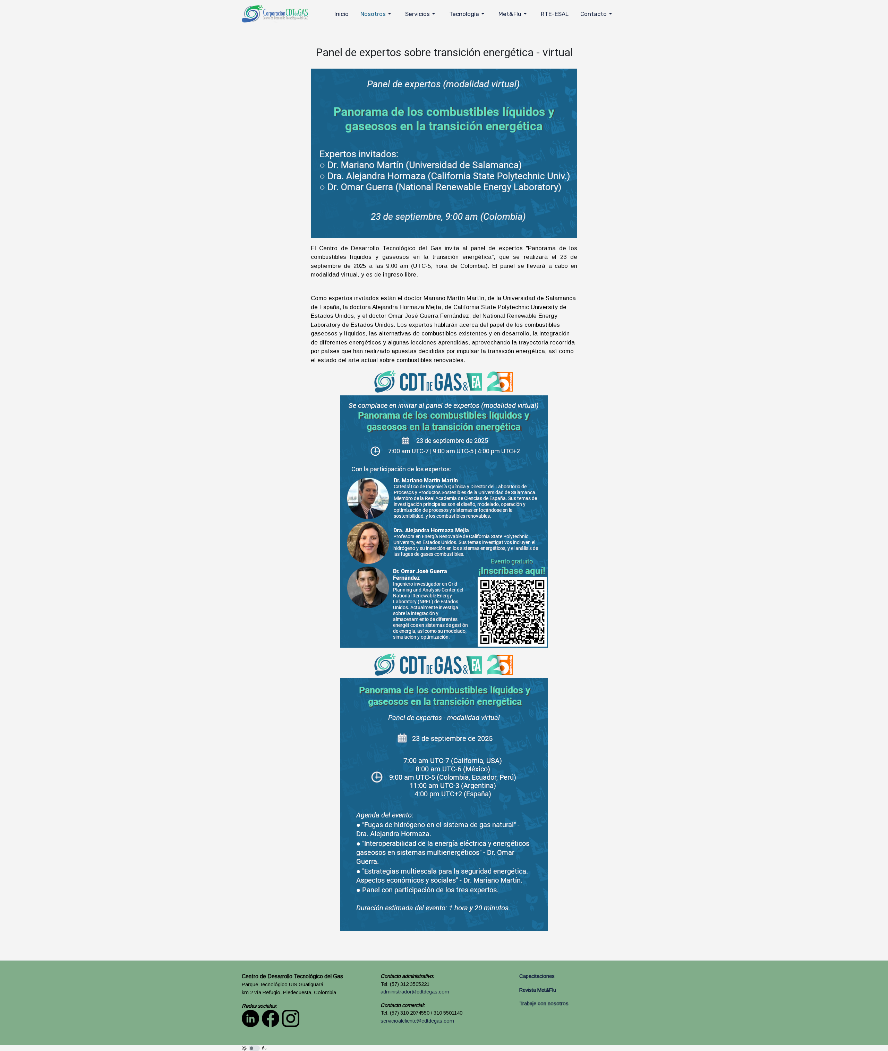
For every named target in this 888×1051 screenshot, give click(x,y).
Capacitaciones (537, 976)
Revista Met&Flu (537, 990)
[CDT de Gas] (275, 13)
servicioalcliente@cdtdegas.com (417, 1021)
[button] (377, 14)
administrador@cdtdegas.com (415, 992)
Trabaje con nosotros (544, 1003)
